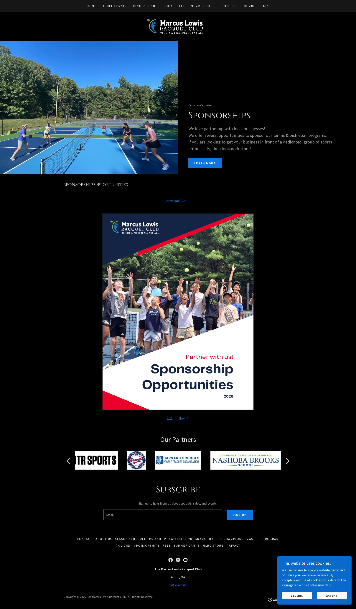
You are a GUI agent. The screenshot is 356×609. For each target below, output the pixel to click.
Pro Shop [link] (157, 539)
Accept (331, 595)
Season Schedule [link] (130, 539)
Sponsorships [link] (147, 545)
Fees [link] (167, 545)
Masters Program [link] (262, 539)
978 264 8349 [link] (178, 585)
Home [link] (91, 6)
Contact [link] (85, 539)
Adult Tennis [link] (114, 6)
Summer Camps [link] (187, 545)
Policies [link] (123, 545)
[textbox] (162, 515)
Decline (297, 595)
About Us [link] (103, 539)
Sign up (240, 515)
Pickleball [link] (175, 6)
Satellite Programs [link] (187, 539)
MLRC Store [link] (213, 545)
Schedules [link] (228, 6)
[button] (184, 418)
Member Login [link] (256, 6)
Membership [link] (202, 6)
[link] (178, 26)
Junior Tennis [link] (145, 6)
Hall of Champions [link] (226, 539)
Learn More (205, 163)
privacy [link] (233, 545)
